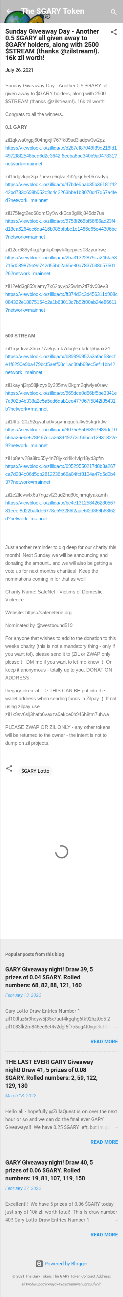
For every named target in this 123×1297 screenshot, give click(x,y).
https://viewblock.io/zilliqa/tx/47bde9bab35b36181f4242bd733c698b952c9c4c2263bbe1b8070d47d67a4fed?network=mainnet (61, 192)
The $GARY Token (52, 11)
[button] (114, 33)
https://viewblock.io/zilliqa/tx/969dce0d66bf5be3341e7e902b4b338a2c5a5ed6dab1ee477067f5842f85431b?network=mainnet (61, 401)
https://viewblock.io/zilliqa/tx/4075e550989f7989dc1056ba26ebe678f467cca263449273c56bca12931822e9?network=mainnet (61, 437)
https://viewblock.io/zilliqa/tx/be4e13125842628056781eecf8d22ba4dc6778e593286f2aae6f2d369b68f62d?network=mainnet (60, 510)
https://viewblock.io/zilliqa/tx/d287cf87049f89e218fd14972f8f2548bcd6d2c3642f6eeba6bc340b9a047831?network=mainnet (61, 155)
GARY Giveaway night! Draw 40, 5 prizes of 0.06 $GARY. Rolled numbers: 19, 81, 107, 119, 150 (49, 1170)
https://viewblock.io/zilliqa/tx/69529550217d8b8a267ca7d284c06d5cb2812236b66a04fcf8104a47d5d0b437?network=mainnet (60, 474)
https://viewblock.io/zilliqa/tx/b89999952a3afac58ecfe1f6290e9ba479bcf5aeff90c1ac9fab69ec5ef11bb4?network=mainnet (60, 364)
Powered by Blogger (65, 1264)
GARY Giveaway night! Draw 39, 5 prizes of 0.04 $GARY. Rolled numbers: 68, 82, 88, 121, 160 (49, 977)
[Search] (114, 13)
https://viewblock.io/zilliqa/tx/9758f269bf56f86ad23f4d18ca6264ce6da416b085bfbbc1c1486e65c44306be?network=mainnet (61, 229)
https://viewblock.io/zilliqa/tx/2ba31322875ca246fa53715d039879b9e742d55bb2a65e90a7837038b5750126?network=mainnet (61, 265)
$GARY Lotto (35, 771)
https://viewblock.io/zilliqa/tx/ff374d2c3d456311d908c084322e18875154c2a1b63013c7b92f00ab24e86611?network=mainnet (61, 302)
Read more (104, 1042)
